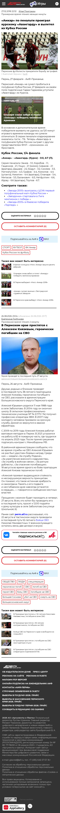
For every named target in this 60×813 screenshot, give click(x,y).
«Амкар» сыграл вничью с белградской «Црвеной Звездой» (30, 292)
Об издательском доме (16, 672)
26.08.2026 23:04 (9, 316)
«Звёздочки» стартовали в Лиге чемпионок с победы (24, 197)
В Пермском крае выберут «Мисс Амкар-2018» (33, 300)
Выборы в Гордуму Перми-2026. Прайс (24, 705)
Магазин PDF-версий (14, 679)
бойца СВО (42, 520)
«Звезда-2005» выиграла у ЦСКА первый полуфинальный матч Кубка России (29, 192)
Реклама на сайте (13, 676)
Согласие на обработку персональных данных (26, 764)
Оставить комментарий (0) (30, 226)
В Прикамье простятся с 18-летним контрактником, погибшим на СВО (28, 624)
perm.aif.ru (21, 514)
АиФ (25, 74)
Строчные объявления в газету (20, 691)
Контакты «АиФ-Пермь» (16, 687)
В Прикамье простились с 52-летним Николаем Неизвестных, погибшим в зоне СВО (34, 615)
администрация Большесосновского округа (24, 379)
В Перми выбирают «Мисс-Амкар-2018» (30, 282)
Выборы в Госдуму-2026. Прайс (20, 695)
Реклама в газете (36, 676)
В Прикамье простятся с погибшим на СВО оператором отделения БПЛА (32, 650)
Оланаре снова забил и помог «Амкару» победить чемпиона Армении (30, 274)
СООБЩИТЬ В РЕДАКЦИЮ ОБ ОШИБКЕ (23, 709)
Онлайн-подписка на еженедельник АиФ (27, 683)
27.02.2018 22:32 (8, 11)
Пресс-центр (40, 672)
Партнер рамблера (26, 799)
